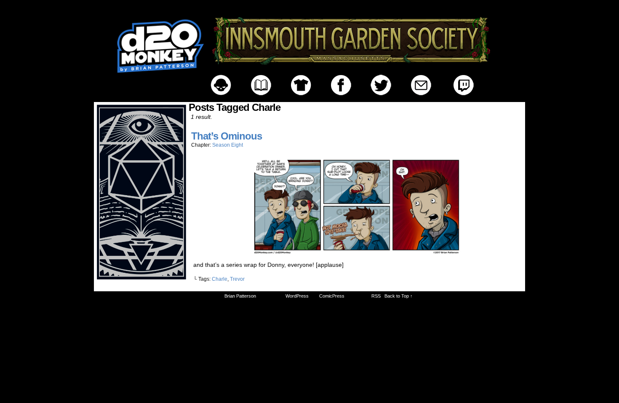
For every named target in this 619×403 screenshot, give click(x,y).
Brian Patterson (240, 295)
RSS (376, 295)
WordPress (297, 295)
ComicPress (331, 295)
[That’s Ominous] (356, 253)
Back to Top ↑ (398, 295)
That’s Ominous (226, 136)
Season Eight (227, 145)
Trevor (237, 279)
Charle (219, 279)
